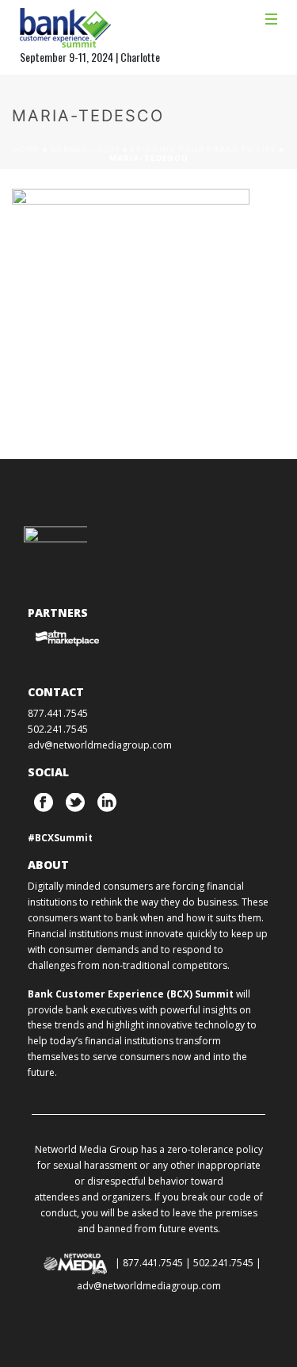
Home (26, 149)
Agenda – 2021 (85, 149)
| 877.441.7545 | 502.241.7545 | (188, 1262)
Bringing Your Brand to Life (203, 149)
